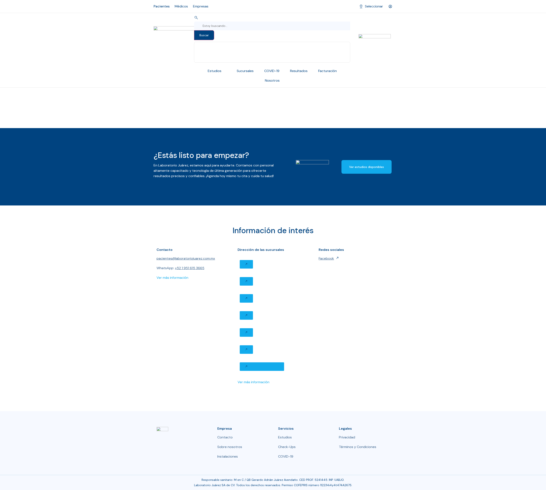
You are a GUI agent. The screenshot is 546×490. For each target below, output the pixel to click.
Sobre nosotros (229, 447)
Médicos (181, 6)
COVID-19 (285, 456)
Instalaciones (227, 456)
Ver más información (172, 277)
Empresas (200, 6)
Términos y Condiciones (357, 447)
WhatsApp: (180, 268)
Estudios (285, 437)
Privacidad (347, 437)
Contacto (225, 437)
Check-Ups (287, 447)
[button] (246, 264)
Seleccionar (374, 6)
